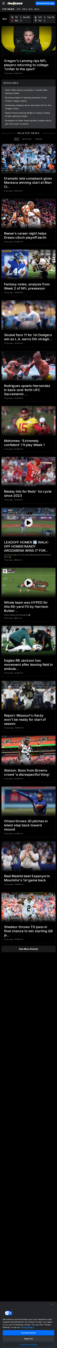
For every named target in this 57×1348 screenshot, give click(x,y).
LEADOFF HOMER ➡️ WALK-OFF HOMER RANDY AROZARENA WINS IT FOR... (26, 546)
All (16, 139)
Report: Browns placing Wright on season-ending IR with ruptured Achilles (27, 114)
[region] (28, 1324)
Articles (27, 139)
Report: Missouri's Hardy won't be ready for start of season (25, 719)
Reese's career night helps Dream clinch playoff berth (25, 235)
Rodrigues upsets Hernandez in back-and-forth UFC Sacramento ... (27, 390)
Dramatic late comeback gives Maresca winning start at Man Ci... (28, 182)
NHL (30, 9)
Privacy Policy (27, 1327)
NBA (25, 9)
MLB (36, 9)
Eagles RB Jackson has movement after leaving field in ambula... (28, 664)
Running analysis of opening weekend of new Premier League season (26, 99)
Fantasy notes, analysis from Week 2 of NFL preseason (27, 286)
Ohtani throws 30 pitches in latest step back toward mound (26, 825)
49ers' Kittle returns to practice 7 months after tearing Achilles (26, 91)
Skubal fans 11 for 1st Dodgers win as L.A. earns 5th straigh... (28, 337)
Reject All (28, 1339)
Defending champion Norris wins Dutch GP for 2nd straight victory (28, 107)
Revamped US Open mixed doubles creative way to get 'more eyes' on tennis (28, 122)
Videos (38, 139)
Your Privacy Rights (28, 1344)
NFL (19, 9)
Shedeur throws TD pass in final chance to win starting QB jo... (28, 931)
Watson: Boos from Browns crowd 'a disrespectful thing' (27, 772)
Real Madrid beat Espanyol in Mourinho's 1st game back (27, 878)
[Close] (51, 1304)
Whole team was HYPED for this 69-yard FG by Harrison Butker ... (26, 606)
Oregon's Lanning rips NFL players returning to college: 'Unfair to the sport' (26, 65)
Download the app (45, 3)
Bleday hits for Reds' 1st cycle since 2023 (27, 493)
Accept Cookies (28, 1333)
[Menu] (3, 3)
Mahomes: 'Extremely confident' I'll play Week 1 (24, 443)
